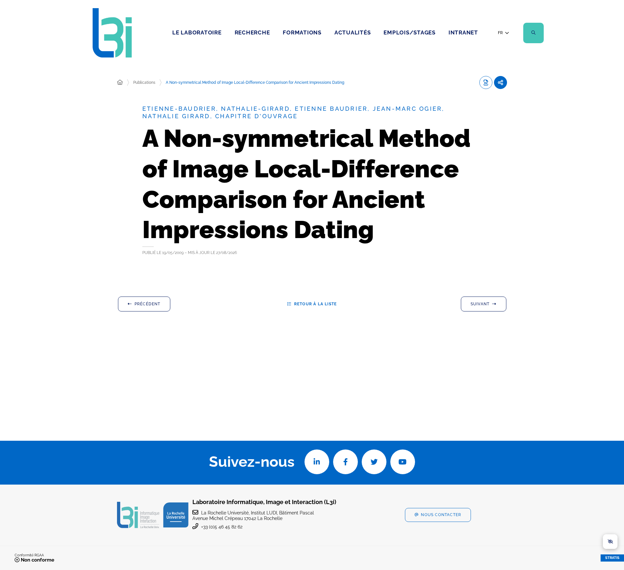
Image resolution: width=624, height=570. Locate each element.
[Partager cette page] (500, 82)
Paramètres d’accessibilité (610, 541)
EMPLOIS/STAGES (410, 32)
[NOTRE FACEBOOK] (345, 462)
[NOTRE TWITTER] (374, 462)
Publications (144, 82)
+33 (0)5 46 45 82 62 (221, 526)
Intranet (463, 32)
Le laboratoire (197, 32)
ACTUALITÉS (352, 32)
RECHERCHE (252, 32)
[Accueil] (120, 82)
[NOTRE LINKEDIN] (317, 462)
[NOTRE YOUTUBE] (402, 462)
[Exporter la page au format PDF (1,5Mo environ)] (485, 82)
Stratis (612, 558)
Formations (302, 32)
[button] (533, 33)
